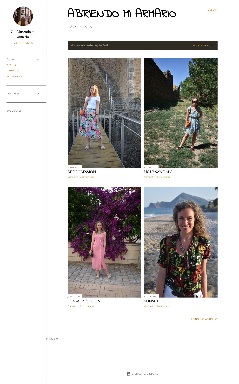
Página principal (80, 26)
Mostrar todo (204, 45)
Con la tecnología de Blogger (145, 374)
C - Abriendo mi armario (23, 34)
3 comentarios (163, 177)
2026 (11, 65)
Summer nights (84, 301)
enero (14, 70)
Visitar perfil (23, 42)
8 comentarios (87, 177)
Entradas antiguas (204, 319)
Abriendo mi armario (122, 14)
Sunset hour (157, 301)
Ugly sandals (158, 171)
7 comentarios (86, 306)
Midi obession (82, 171)
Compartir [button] (73, 177)
